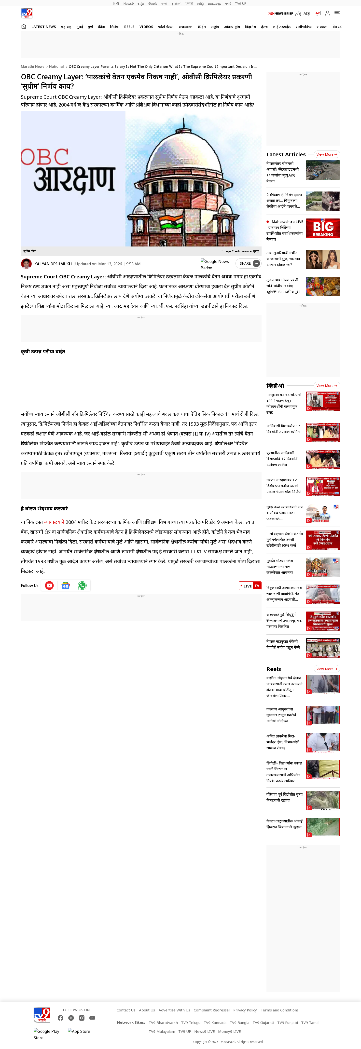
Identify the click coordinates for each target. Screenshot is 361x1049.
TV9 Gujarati (263, 1022)
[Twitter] (71, 1018)
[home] (24, 26)
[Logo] (26, 13)
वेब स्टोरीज (340, 26)
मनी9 (228, 3)
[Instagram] (81, 1018)
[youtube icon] (49, 585)
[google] (217, 263)
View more (325, 154)
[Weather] (299, 13)
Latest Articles (286, 154)
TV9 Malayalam (162, 1031)
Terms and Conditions (280, 1010)
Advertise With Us (174, 1010)
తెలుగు (152, 3)
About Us (147, 1010)
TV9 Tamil (310, 1022)
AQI (307, 13)
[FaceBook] (60, 1018)
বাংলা (164, 3)
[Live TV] (315, 13)
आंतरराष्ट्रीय (232, 26)
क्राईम (202, 26)
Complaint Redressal (212, 1010)
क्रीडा (101, 26)
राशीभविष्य (304, 26)
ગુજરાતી (176, 3)
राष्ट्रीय (215, 26)
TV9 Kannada (215, 1022)
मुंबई (79, 26)
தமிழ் (200, 3)
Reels (129, 26)
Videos (146, 26)
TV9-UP (240, 3)
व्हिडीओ (275, 385)
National (56, 66)
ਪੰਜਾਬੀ (189, 3)
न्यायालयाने (54, 522)
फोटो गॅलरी (166, 26)
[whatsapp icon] (82, 585)
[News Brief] (280, 13)
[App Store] (83, 1034)
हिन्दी (116, 3)
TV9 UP (184, 1031)
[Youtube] (92, 1018)
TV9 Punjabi (287, 1022)
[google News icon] (66, 585)
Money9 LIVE (229, 1031)
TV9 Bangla (239, 1022)
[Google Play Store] (48, 1034)
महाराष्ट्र (66, 26)
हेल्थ (264, 26)
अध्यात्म (322, 26)
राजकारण (186, 26)
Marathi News (32, 66)
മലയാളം (214, 3)
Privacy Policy (245, 1010)
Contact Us (126, 1010)
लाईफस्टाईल (282, 26)
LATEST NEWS (43, 26)
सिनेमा (114, 26)
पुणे (90, 26)
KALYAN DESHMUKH (53, 263)
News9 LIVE (204, 1031)
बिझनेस (250, 26)
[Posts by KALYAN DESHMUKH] (26, 263)
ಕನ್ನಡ (141, 3)
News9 (129, 3)
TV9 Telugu (190, 1022)
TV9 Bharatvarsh (163, 1022)
